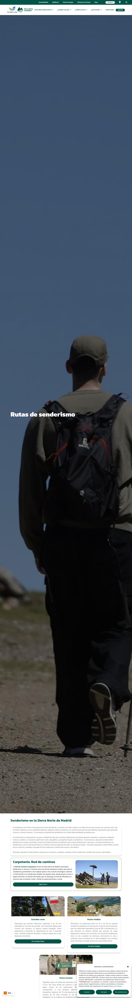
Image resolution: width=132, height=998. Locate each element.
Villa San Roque (68, 2)
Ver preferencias (121, 992)
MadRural (55, 2)
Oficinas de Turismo (83, 2)
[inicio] (25, 9)
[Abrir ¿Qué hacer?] (101, 10)
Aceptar (87, 992)
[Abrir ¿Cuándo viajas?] (70, 10)
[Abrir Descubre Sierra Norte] (53, 10)
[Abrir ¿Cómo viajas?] (87, 10)
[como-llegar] (120, 2)
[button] (128, 967)
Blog (96, 2)
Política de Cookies (115, 986)
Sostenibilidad (43, 2)
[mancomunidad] (12, 9)
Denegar (104, 992)
